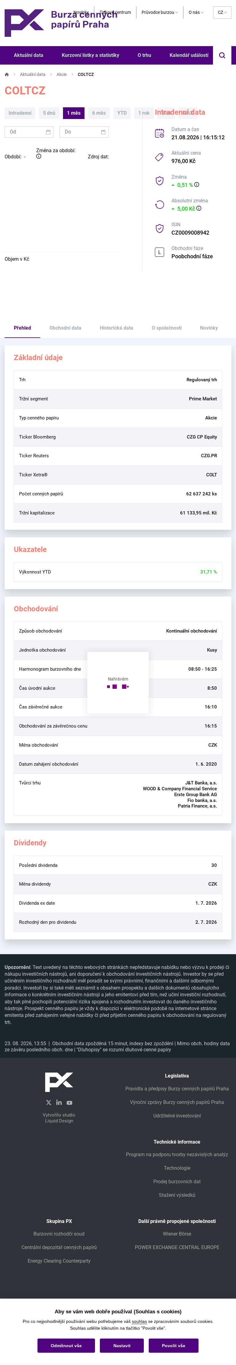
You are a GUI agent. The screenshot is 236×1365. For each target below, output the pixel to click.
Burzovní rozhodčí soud (59, 1234)
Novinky (81, 12)
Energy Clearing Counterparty (59, 1261)
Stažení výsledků (177, 1195)
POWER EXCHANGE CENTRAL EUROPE (177, 1247)
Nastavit (122, 1345)
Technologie (177, 1168)
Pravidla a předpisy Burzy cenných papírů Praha (177, 1089)
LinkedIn (59, 1102)
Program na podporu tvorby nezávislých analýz (177, 1154)
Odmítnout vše (66, 1345)
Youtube (69, 1102)
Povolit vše (173, 1345)
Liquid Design (59, 1121)
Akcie (62, 74)
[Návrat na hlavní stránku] (61, 23)
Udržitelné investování (177, 1116)
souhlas (139, 1321)
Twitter (48, 1102)
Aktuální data (32, 74)
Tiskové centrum (115, 12)
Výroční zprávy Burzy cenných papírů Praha (177, 1102)
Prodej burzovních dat (177, 1181)
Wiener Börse (177, 1234)
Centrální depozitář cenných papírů (59, 1247)
